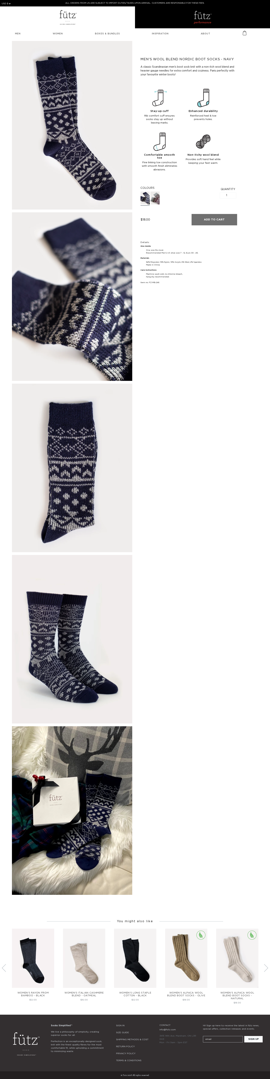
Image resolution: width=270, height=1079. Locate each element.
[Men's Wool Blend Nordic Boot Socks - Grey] (155, 198)
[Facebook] (215, 1050)
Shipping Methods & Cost (132, 1039)
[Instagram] (205, 1050)
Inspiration (160, 34)
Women (58, 34)
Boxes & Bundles (107, 34)
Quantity (228, 189)
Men (18, 34)
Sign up (253, 1039)
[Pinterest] (225, 1050)
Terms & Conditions (128, 1060)
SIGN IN (120, 1025)
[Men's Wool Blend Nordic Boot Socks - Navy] (145, 199)
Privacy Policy (126, 1053)
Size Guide (122, 1032)
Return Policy (125, 1046)
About (205, 34)
